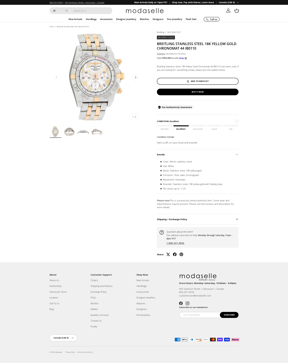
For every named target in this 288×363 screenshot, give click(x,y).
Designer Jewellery (126, 19)
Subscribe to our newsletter (193, 307)
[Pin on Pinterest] (181, 254)
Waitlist (94, 309)
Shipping (161, 53)
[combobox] (81, 10)
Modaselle (58, 352)
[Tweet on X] (168, 254)
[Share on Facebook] (174, 254)
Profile (94, 326)
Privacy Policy (70, 352)
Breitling (160, 32)
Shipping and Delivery (101, 285)
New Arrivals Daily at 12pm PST (150, 2)
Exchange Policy (98, 291)
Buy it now (198, 91)
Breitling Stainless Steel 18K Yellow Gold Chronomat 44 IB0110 (73, 26)
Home (52, 26)
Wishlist (94, 303)
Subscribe (229, 314)
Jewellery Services (100, 314)
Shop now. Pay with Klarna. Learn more (193, 2)
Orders (94, 280)
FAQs (93, 297)
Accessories (106, 19)
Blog (52, 309)
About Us (54, 280)
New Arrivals (75, 19)
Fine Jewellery (174, 19)
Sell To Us (54, 303)
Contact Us (96, 320)
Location (54, 297)
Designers (158, 19)
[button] (236, 10)
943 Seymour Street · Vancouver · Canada (84, 2)
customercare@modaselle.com (195, 295)
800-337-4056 (56, 2)
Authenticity (56, 285)
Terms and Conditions (85, 352)
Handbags (91, 19)
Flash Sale (191, 19)
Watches (144, 19)
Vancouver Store (58, 291)
